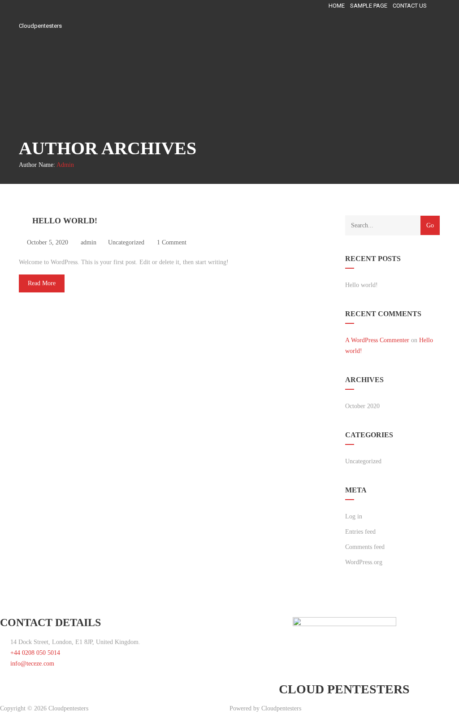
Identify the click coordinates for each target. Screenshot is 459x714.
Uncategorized (126, 242)
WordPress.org (363, 562)
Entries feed (360, 531)
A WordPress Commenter (377, 340)
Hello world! (64, 220)
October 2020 (362, 406)
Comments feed (365, 547)
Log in (353, 516)
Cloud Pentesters (344, 689)
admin (65, 164)
